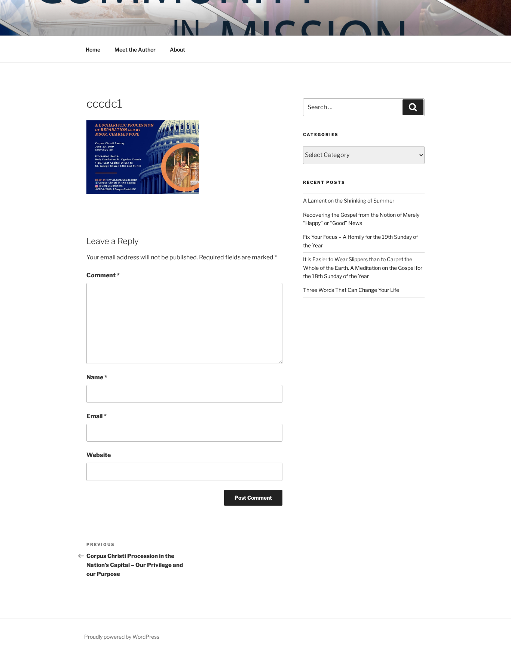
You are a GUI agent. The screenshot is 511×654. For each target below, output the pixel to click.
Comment (103, 275)
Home (93, 49)
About (177, 49)
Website (98, 455)
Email (96, 416)
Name (96, 377)
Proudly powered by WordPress (121, 636)
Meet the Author (135, 49)
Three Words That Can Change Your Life (351, 290)
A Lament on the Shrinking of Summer (348, 200)
